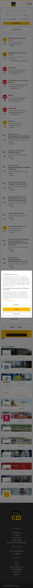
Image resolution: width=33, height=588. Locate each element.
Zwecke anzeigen (16, 313)
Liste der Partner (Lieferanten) (9, 300)
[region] (16, 294)
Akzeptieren (16, 309)
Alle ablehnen (16, 304)
